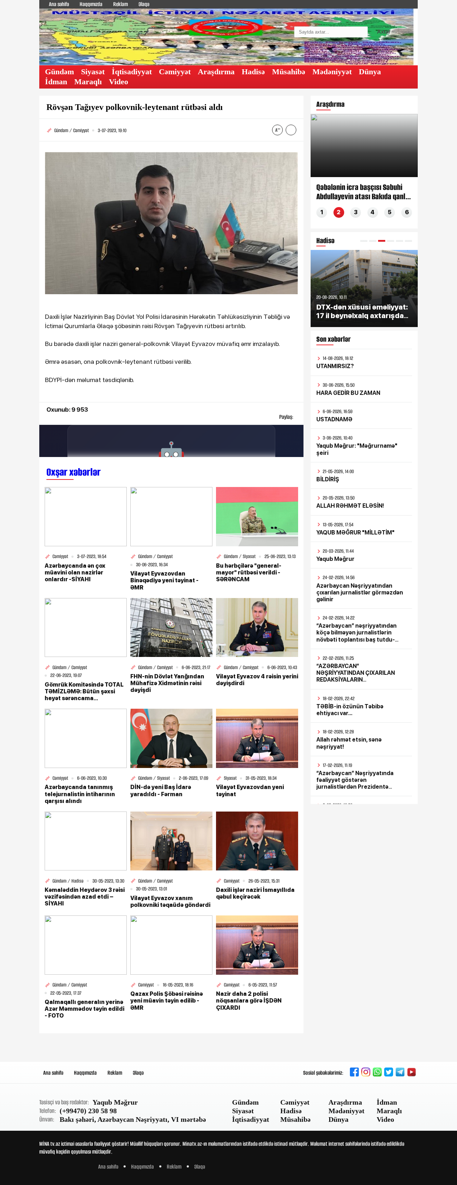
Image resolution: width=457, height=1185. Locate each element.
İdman (56, 81)
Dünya (370, 71)
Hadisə (253, 71)
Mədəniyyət (332, 71)
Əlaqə (144, 4)
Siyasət (93, 71)
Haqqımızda (91, 4)
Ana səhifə (59, 4)
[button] (363, 241)
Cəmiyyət (175, 71)
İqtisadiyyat (132, 71)
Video (118, 81)
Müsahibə (288, 71)
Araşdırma (216, 71)
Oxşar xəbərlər (73, 472)
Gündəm (59, 71)
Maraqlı (88, 81)
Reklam (120, 4)
